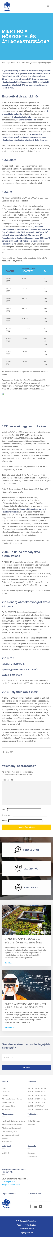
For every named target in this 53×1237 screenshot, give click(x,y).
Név (4, 809)
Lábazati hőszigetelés (9, 1131)
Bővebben (9, 963)
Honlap (5, 820)
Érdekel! (26, 1067)
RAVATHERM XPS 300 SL (37, 1092)
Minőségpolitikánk (8, 1106)
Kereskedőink (32, 1156)
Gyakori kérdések (34, 1121)
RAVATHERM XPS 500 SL (37, 1099)
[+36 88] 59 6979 (9, 1181)
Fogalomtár (32, 1124)
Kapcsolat (31, 1153)
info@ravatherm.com (11, 1184)
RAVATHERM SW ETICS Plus (38, 1109)
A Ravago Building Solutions (12, 1099)
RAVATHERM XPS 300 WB (37, 1088)
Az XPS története (8, 1102)
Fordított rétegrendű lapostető (12, 1124)
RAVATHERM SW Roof (35, 1106)
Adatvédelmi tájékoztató (26, 1225)
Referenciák (6, 1092)
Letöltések (5, 1153)
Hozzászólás (8, 779)
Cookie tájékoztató (26, 1228)
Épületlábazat (7, 1141)
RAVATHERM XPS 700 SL (37, 1102)
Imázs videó (6, 1109)
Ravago (6, 1205)
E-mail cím (7, 814)
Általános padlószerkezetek (11, 1128)
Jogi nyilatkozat (26, 1232)
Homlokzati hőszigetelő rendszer (13, 1121)
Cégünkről (5, 1095)
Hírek (4, 1088)
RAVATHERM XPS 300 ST (37, 1095)
